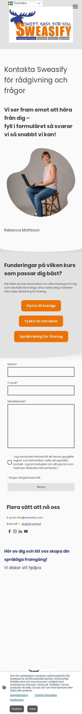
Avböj (32, 708)
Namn (12, 364)
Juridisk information (46, 695)
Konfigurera (17, 699)
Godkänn (17, 708)
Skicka (41, 487)
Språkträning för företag (41, 336)
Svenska (20, 3)
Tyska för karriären (41, 321)
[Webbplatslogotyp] (41, 25)
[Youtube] (26, 531)
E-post (13, 383)
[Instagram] (15, 531)
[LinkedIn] (20, 531)
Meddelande (17, 401)
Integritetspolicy (19, 695)
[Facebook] (9, 531)
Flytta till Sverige (41, 305)
